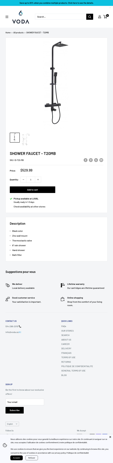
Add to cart (32, 189)
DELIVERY (66, 348)
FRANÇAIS (66, 353)
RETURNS (66, 361)
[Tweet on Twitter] (96, 160)
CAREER (65, 344)
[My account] (99, 16)
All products (18, 32)
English (10, 424)
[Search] (89, 17)
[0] (105, 16)
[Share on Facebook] (86, 160)
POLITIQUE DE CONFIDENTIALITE (77, 366)
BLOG (64, 375)
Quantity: (14, 179)
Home (8, 32)
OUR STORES (67, 330)
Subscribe (15, 410)
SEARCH (65, 335)
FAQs (63, 326)
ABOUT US (66, 339)
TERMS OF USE (68, 357)
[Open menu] (7, 17)
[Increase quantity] (38, 179)
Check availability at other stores (29, 206)
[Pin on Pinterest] (91, 160)
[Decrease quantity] (23, 179)
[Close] (110, 437)
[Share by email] (101, 160)
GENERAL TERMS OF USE (73, 370)
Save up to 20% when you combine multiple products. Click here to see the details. (57, 3)
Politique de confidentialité (78, 453)
